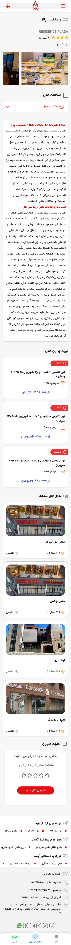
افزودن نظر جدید (35, 790)
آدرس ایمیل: (40, 897)
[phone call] (8, 6)
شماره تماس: (46, 882)
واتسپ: (45, 890)
